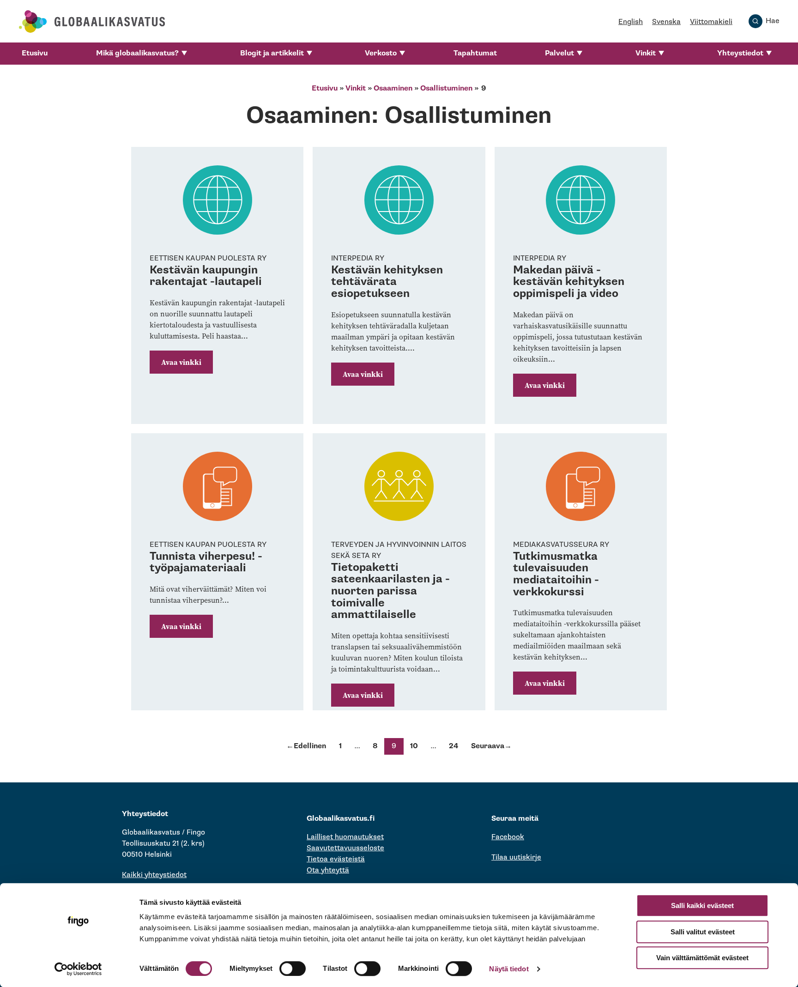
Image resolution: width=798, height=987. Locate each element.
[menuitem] (34, 53)
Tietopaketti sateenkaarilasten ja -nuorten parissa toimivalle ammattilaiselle (390, 591)
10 (414, 746)
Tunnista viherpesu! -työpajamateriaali (206, 562)
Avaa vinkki (181, 362)
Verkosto (381, 53)
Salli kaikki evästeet (702, 905)
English (630, 22)
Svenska (666, 22)
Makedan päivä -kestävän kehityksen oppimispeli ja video (568, 282)
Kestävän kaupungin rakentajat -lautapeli (206, 276)
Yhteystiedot (740, 53)
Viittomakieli (711, 22)
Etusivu (35, 53)
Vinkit (645, 53)
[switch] (292, 968)
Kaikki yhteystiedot (154, 875)
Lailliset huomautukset (345, 837)
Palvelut (559, 53)
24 (453, 746)
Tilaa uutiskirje (516, 857)
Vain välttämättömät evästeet (702, 958)
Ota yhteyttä (328, 870)
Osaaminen (393, 88)
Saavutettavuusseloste (345, 848)
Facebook (507, 837)
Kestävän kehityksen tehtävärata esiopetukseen (387, 282)
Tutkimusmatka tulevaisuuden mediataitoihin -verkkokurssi (556, 574)
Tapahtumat (475, 53)
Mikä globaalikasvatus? (137, 53)
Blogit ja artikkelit (272, 53)
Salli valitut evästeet (703, 932)
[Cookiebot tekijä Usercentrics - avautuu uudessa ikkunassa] (78, 969)
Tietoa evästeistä (336, 859)
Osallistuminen (446, 88)
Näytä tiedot (508, 969)
